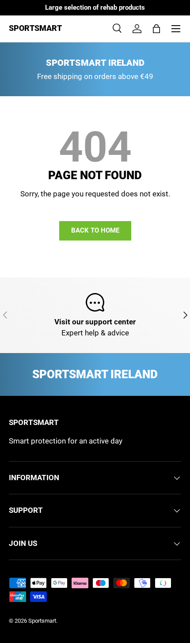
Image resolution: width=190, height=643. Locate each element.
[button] (156, 28)
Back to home (95, 230)
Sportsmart (42, 620)
